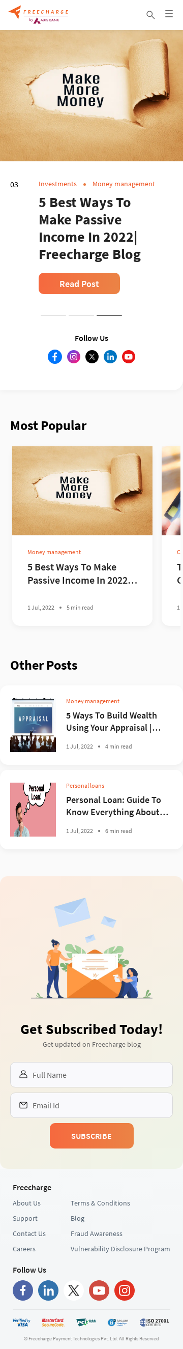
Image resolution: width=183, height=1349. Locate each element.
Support (25, 1252)
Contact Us (29, 1268)
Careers (24, 1283)
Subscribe (91, 1170)
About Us (27, 1237)
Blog (77, 1252)
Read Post (79, 284)
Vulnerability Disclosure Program (120, 1283)
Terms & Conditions (100, 1237)
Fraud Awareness (97, 1268)
